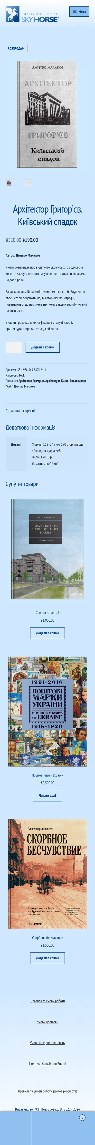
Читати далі (47, 795)
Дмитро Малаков (24, 386)
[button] (82, 63)
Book (22, 375)
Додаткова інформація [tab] (21, 410)
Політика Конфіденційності (47, 1063)
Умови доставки (47, 1021)
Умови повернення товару (47, 1042)
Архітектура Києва (56, 380)
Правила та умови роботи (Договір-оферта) (47, 1091)
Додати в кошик (42, 347)
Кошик (73, 1115)
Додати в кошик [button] (47, 632)
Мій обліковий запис (16, 1136)
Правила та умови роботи (47, 1000)
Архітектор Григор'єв (31, 380)
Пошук (47, 1120)
